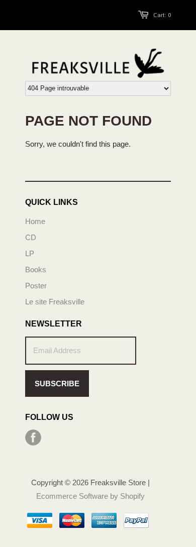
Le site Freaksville (54, 301)
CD (30, 237)
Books (35, 269)
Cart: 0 (162, 15)
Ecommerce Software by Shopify (90, 496)
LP (29, 253)
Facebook (33, 437)
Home (35, 221)
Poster (36, 285)
